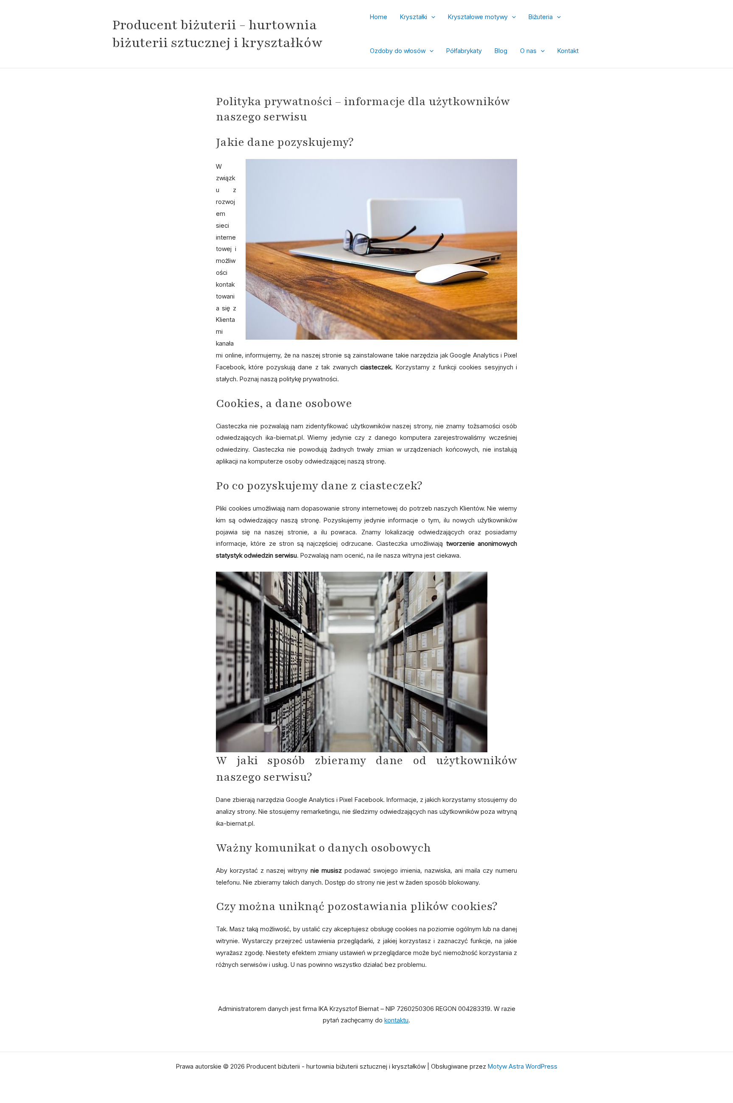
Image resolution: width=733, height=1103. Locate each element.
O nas (528, 51)
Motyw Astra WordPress (522, 1066)
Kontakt (568, 51)
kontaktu (396, 1020)
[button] (431, 17)
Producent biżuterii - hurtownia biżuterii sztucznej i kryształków (217, 34)
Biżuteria (541, 17)
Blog (501, 51)
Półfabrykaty (464, 51)
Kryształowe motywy (478, 17)
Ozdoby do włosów (397, 51)
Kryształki (413, 17)
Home (378, 17)
